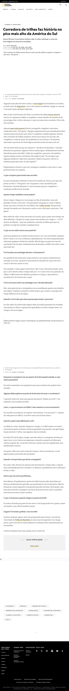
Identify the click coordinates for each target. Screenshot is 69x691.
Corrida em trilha (39, 606)
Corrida (23, 606)
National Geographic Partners (17, 656)
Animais (21, 9)
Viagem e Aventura (13, 24)
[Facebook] (37, 651)
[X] (42, 651)
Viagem (13, 9)
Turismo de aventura (52, 610)
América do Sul (32, 615)
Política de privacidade (30, 679)
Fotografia (4, 667)
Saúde (50, 9)
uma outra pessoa (17, 128)
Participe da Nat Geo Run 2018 (24, 592)
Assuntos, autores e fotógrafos (19, 651)
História (29, 9)
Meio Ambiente (40, 9)
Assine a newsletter (10, 1)
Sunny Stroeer (54, 115)
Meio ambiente (5, 655)
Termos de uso (17, 679)
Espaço (3, 670)
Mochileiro (33, 610)
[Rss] (63, 651)
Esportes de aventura (14, 610)
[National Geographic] (3, 5)
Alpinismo (10, 606)
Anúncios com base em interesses (24, 682)
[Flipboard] (52, 651)
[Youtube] (57, 651)
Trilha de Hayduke (22, 520)
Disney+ (64, 1)
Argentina (21, 106)
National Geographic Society (19, 661)
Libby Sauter (45, 206)
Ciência (5, 9)
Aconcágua (38, 104)
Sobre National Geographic (45, 679)
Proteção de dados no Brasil (43, 682)
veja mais (34, 546)
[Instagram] (47, 651)
